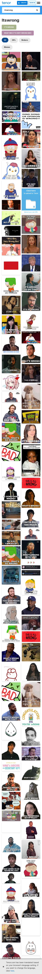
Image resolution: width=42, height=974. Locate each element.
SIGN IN (32, 3)
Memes (7, 47)
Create (23, 3)
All (5, 40)
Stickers (24, 40)
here (12, 971)
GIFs (14, 40)
